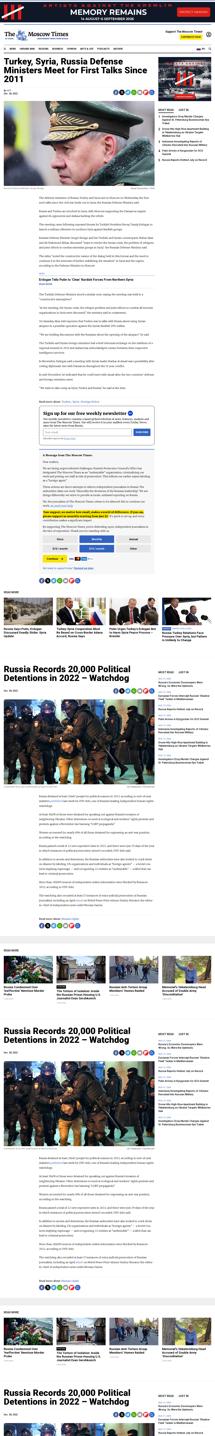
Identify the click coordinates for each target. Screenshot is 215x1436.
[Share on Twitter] (122, 92)
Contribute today (191, 37)
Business (57, 49)
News (13, 49)
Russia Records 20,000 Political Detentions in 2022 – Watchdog (67, 673)
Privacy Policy (70, 438)
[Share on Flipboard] (146, 92)
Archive (118, 49)
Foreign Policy (90, 401)
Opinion (71, 49)
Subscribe (142, 432)
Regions (43, 49)
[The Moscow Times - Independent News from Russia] (36, 35)
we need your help (61, 505)
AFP (9, 90)
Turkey (66, 401)
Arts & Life (86, 49)
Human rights (70, 918)
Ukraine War (27, 49)
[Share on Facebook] (116, 92)
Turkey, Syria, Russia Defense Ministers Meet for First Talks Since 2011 (75, 70)
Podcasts (103, 49)
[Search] (210, 49)
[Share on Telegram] (128, 92)
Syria (76, 401)
